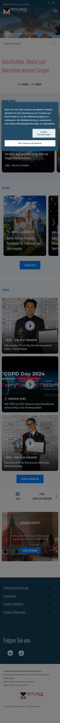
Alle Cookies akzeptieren (30, 143)
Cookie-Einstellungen (44, 133)
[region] (30, 126)
